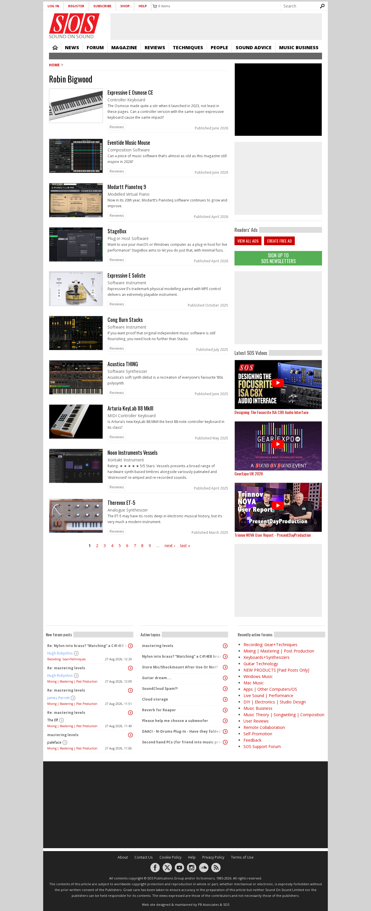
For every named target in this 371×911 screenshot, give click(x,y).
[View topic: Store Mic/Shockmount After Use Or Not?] (225, 667)
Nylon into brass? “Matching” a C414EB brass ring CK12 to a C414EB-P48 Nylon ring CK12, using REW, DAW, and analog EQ (183, 656)
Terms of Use (242, 857)
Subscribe (102, 6)
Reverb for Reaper (159, 709)
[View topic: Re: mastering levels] (130, 668)
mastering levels (63, 734)
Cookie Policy (170, 857)
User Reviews (256, 721)
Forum (95, 47)
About (123, 857)
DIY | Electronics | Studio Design (274, 702)
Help (143, 6)
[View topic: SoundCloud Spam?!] (225, 688)
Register (76, 6)
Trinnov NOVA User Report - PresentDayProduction (272, 535)
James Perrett (58, 697)
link (139, 111)
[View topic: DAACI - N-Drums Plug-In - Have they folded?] (225, 731)
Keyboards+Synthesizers (266, 657)
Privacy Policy (213, 857)
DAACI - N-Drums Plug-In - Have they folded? (182, 731)
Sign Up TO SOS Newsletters (278, 258)
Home (55, 47)
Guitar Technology (260, 663)
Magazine (124, 47)
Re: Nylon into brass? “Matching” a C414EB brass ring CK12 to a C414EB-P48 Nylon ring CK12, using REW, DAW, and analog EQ (88, 645)
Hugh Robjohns (60, 653)
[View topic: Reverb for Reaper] (225, 710)
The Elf (52, 720)
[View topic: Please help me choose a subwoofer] (225, 720)
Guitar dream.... (157, 677)
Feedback (252, 740)
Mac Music (253, 682)
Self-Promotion (257, 733)
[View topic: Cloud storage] (225, 699)
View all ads (248, 241)
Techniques (188, 47)
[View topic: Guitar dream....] (225, 678)
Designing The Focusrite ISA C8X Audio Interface (271, 412)
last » (185, 545)
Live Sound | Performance (268, 695)
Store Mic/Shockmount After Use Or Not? (180, 667)
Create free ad (279, 241)
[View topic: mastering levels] (130, 735)
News (72, 47)
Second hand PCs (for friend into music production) (183, 742)
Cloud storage (155, 699)
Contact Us (143, 857)
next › (170, 545)
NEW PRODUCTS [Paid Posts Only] (276, 670)
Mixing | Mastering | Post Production (72, 681)
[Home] (74, 23)
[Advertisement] (278, 308)
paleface (54, 742)
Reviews (155, 47)
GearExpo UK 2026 (248, 473)
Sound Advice (254, 47)
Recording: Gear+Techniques (66, 659)
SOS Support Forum (262, 746)
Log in (53, 6)
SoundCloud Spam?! (160, 688)
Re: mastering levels (66, 668)
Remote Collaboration (264, 727)
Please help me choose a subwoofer (175, 720)
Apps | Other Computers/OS (270, 689)
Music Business (299, 47)
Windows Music (258, 676)
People (219, 47)
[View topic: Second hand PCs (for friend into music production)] (225, 742)
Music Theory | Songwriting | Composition (283, 714)
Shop (125, 6)
